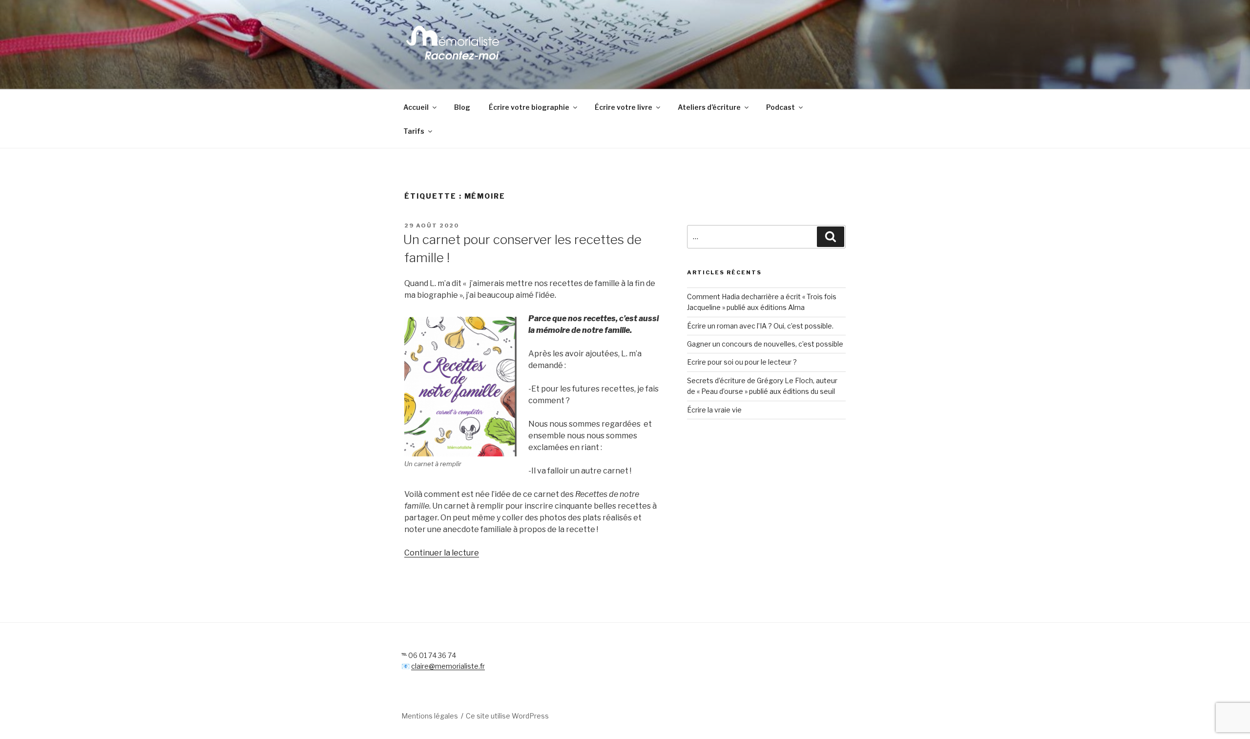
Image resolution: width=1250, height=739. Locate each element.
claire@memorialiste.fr (448, 666)
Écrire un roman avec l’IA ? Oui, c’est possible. (760, 326)
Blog (462, 107)
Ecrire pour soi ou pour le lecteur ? (742, 362)
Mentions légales (429, 716)
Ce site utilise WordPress (507, 716)
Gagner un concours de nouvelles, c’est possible (765, 344)
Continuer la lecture (441, 552)
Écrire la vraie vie (714, 410)
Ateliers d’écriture (709, 107)
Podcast (780, 107)
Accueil (416, 107)
